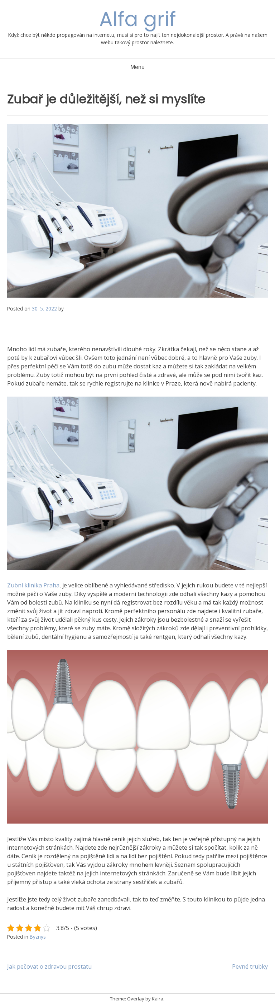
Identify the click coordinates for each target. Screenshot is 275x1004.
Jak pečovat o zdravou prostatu (49, 966)
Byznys (38, 936)
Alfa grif (137, 19)
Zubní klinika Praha (33, 585)
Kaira (157, 998)
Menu (137, 67)
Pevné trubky (250, 966)
